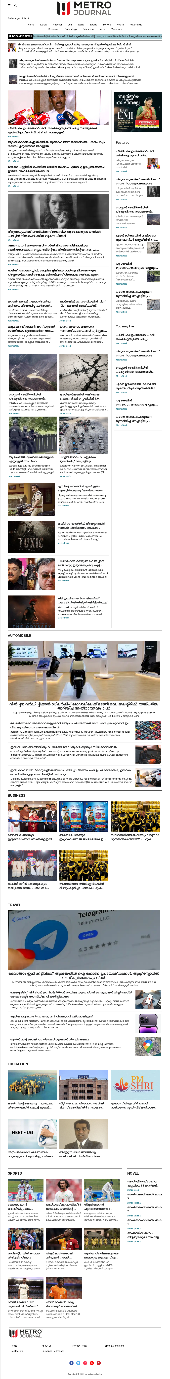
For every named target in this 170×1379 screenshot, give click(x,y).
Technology (70, 29)
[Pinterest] (99, 1363)
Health (120, 24)
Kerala (43, 24)
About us (46, 1345)
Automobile (136, 24)
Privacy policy (80, 1345)
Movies (107, 24)
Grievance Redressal (53, 1351)
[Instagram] (85, 1363)
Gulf (70, 24)
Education (88, 29)
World (81, 24)
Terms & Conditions (114, 1345)
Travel (14, 905)
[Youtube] (92, 1363)
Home (31, 24)
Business (53, 29)
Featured (122, 143)
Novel (102, 29)
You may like (125, 326)
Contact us (17, 1351)
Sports (93, 24)
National (57, 24)
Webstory (116, 29)
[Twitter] (78, 1363)
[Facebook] (71, 1363)
